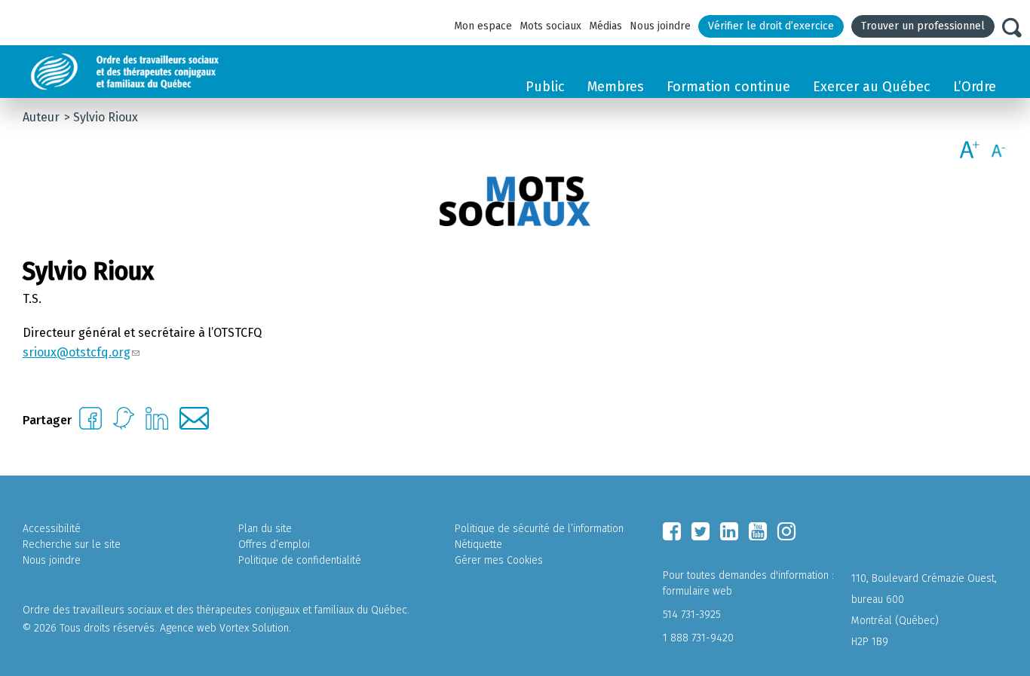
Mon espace (483, 26)
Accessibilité (52, 528)
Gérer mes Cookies (499, 560)
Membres (615, 86)
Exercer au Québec (871, 86)
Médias (605, 26)
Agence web (188, 628)
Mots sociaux (550, 26)
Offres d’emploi (274, 544)
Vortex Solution (254, 628)
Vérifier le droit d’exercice (771, 26)
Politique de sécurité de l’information (539, 528)
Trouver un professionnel (923, 26)
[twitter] (700, 531)
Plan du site (265, 528)
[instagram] (786, 531)
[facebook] (672, 531)
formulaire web (697, 591)
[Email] (194, 425)
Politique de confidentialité (299, 560)
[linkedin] (729, 531)
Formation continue (728, 86)
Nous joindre (660, 26)
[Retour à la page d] (160, 71)
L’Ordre (974, 86)
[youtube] (758, 531)
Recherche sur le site (72, 544)
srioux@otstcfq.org (76, 352)
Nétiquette (478, 544)
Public (545, 86)
